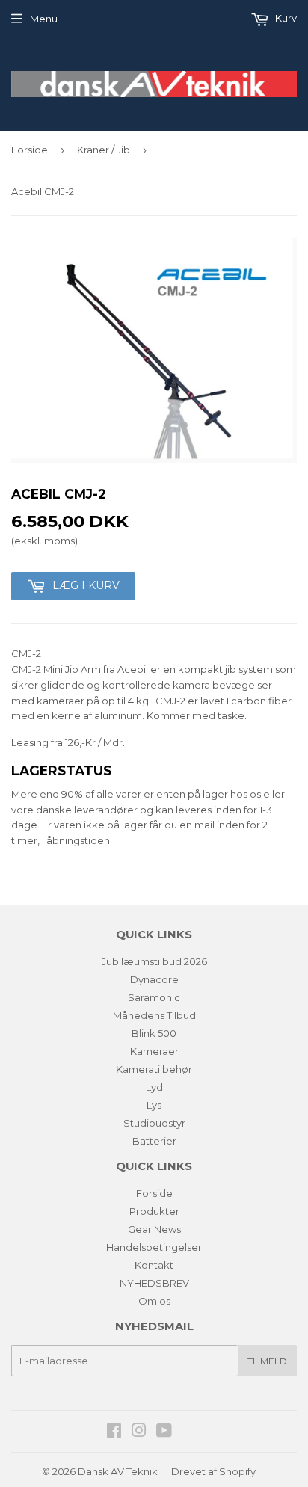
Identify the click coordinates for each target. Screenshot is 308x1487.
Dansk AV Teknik (118, 1471)
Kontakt (154, 1265)
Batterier (154, 1141)
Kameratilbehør (154, 1069)
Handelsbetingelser (154, 1247)
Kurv (285, 18)
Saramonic (154, 997)
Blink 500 (154, 1033)
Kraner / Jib (103, 150)
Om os (154, 1301)
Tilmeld (267, 1361)
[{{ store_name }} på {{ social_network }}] (114, 1432)
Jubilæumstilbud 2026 (154, 961)
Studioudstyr (154, 1123)
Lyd (154, 1087)
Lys (154, 1105)
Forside (29, 150)
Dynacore (154, 979)
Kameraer (154, 1051)
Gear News (154, 1229)
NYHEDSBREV (154, 1283)
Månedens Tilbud (154, 1015)
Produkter (154, 1211)
